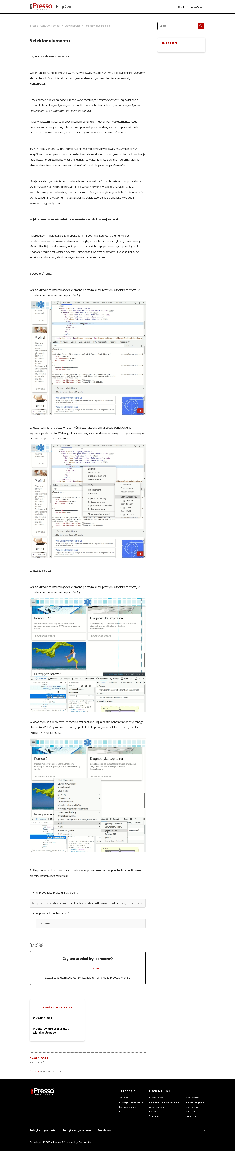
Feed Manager (192, 1097)
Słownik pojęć (72, 25)
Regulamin (104, 1130)
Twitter (36, 945)
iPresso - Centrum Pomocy (45, 25)
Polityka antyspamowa (77, 1130)
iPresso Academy (127, 1107)
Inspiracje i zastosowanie (131, 1102)
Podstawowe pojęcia (97, 25)
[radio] (79, 968)
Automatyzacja (156, 1107)
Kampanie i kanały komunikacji (164, 1102)
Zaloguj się (35, 1071)
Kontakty (153, 1111)
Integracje (190, 1111)
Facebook (32, 945)
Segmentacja (155, 1116)
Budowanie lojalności (195, 1102)
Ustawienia (190, 1116)
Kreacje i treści (156, 1097)
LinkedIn (41, 945)
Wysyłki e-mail (42, 1018)
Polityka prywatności (43, 1130)
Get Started (124, 1097)
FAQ (121, 1111)
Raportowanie (192, 1107)
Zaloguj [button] (196, 6)
